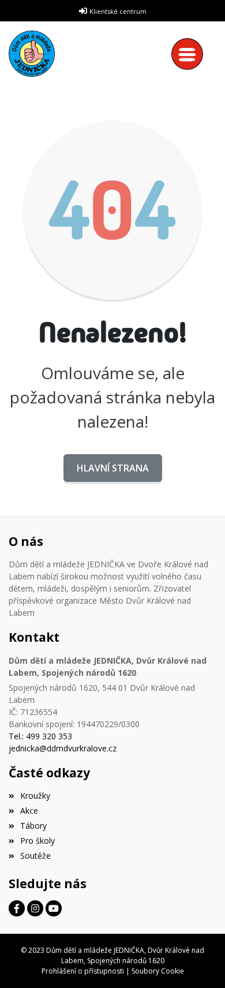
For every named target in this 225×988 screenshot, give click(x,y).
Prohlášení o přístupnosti (83, 971)
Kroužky (35, 795)
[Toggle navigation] (190, 54)
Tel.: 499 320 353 (40, 736)
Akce (29, 810)
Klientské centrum (118, 11)
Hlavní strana (113, 468)
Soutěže (35, 855)
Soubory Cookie (158, 971)
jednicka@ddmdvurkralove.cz (63, 748)
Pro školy (37, 840)
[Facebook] (17, 908)
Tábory (33, 825)
